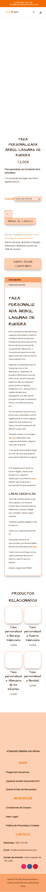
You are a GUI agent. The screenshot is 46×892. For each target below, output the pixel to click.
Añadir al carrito (20, 221)
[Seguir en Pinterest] (35, 866)
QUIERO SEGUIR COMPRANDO (23, 264)
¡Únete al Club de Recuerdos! (21, 789)
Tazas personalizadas (23, 238)
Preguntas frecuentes (17, 772)
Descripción (15, 280)
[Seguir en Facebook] (29, 866)
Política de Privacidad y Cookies (22, 825)
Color (9, 199)
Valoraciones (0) (17, 285)
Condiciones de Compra (18, 807)
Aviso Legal (12, 816)
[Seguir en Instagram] (23, 866)
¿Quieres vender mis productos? (23, 781)
